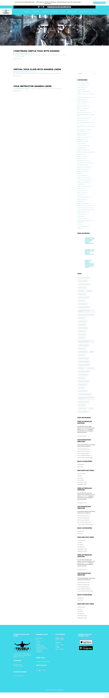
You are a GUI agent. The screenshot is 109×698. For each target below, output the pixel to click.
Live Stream (80, 147)
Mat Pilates (80, 154)
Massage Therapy (83, 345)
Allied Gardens (81, 85)
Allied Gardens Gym (84, 284)
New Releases (80, 464)
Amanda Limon (19, 73)
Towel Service (81, 199)
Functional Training (83, 118)
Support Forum (84, 429)
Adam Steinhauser (82, 83)
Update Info (80, 466)
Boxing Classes (81, 99)
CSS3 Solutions (81, 473)
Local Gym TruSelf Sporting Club (84, 341)
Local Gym (81, 337)
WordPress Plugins (82, 482)
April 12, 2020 (31, 71)
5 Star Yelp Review (84, 277)
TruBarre (80, 201)
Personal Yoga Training (84, 179)
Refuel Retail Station (83, 186)
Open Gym (81, 355)
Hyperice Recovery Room (42, 648)
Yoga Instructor (83, 411)
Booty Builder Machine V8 (85, 97)
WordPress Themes (82, 484)
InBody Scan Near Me (83, 137)
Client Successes (82, 101)
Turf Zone (80, 216)
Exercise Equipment (83, 112)
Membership (80, 158)
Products (80, 184)
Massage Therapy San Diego (85, 152)
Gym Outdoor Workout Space (86, 126)
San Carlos (80, 188)
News (78, 173)
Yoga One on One (19, 56)
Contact (38, 642)
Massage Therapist (82, 149)
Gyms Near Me (82, 321)
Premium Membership (83, 182)
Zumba (79, 228)
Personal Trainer (83, 358)
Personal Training (82, 177)
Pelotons (38, 644)
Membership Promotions (84, 162)
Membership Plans (82, 160)
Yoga (59, 73)
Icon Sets (79, 476)
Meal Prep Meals (82, 156)
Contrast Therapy (82, 106)
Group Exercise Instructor (86, 314)
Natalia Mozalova (82, 169)
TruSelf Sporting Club (20, 53)
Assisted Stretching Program (86, 93)
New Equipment (81, 171)
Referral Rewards (40, 645)
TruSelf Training (83, 401)
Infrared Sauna (81, 141)
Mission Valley (81, 164)
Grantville (80, 120)
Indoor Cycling (81, 139)
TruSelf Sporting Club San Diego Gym (86, 398)
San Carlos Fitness (84, 371)
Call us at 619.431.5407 (18, 675)
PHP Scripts (80, 478)
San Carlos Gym (83, 374)
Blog (37, 639)
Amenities (80, 89)
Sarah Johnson (81, 192)
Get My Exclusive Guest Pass (42, 661)
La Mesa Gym (82, 331)
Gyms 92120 (81, 318)
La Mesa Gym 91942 (82, 145)
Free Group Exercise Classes (85, 114)
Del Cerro (80, 110)
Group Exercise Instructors (30, 73)
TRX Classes (80, 214)
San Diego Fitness (83, 381)
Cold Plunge (81, 103)
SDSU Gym (80, 194)
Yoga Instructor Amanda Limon (32, 86)
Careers (38, 641)
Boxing (89, 290)
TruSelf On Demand (83, 203)
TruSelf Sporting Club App (85, 209)
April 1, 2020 (31, 88)
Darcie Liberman (82, 108)
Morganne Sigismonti (83, 167)
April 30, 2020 (31, 53)
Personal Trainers (84, 361)
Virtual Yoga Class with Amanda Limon (37, 69)
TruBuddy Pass (39, 651)
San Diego (80, 190)
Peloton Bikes (81, 175)
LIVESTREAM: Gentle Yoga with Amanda (36, 51)
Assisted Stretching (83, 91)
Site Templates (80, 480)
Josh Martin (80, 143)
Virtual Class (54, 73)
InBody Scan (82, 324)
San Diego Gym (82, 384)
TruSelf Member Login (41, 647)
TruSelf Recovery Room (84, 205)
